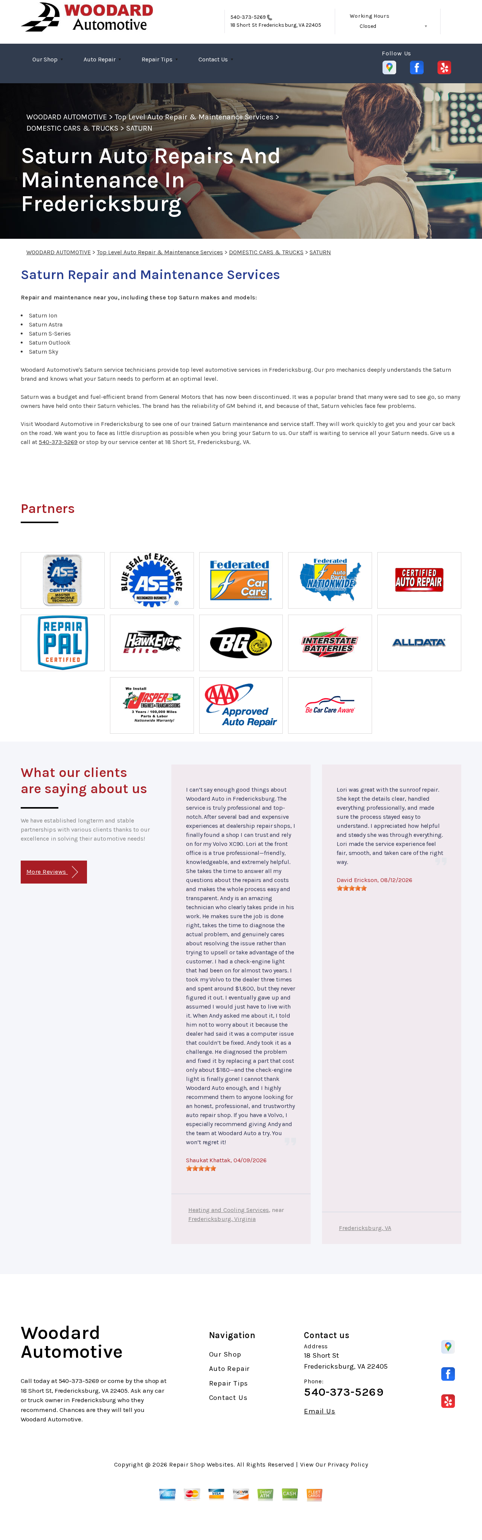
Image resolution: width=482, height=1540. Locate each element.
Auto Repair (100, 59)
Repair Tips (157, 59)
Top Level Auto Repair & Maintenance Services (194, 117)
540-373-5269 (248, 17)
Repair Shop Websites (201, 1464)
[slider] (201, 1168)
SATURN (139, 128)
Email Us (319, 1411)
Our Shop (45, 59)
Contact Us (213, 59)
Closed (368, 26)
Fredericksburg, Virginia (222, 1219)
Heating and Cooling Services (228, 1209)
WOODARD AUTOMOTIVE (66, 117)
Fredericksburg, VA (365, 1228)
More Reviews (47, 871)
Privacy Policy (348, 1464)
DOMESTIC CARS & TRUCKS (72, 128)
